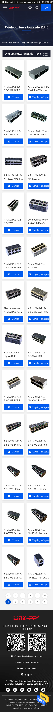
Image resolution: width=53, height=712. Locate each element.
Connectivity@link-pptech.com (19, 2)
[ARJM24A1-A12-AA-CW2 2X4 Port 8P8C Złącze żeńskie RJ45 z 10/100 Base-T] (13, 382)
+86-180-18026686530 (28, 662)
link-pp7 (28, 675)
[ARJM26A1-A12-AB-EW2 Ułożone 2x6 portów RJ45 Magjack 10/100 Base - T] (13, 471)
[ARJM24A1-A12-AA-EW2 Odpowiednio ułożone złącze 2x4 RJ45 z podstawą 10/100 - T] (38, 249)
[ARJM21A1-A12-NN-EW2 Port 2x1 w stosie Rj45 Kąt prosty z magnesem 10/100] (38, 559)
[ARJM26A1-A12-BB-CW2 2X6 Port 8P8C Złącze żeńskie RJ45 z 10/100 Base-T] (13, 559)
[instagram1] (37, 691)
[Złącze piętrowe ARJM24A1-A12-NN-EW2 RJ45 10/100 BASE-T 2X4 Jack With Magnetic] (13, 294)
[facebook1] (9, 691)
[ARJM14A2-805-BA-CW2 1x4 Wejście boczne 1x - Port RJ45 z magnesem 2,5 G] (38, 72)
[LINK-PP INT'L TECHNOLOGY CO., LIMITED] (14, 7)
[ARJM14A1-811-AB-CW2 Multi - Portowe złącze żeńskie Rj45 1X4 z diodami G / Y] (38, 116)
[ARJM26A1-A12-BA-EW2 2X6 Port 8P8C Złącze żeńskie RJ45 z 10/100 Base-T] (38, 426)
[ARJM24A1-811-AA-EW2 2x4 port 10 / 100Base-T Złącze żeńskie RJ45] (13, 515)
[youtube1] (30, 691)
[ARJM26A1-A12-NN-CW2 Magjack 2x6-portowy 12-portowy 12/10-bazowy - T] (13, 161)
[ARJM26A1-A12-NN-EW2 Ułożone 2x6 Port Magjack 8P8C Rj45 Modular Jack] (38, 515)
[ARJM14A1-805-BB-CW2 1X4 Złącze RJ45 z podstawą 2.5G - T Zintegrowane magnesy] (13, 116)
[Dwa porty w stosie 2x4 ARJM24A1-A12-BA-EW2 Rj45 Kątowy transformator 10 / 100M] (38, 205)
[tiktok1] (44, 691)
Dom (4, 42)
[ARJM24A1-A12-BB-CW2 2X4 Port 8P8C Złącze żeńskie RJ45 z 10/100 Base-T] (38, 294)
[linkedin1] (23, 691)
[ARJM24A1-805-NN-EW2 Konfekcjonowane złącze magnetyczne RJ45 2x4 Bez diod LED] (38, 161)
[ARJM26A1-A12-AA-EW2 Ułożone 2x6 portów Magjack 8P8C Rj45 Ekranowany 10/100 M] (38, 471)
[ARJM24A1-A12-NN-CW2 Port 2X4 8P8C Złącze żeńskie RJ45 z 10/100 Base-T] (38, 382)
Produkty (13, 42)
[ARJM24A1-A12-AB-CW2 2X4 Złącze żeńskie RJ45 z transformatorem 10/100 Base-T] (38, 338)
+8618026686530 (28, 668)
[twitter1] (16, 691)
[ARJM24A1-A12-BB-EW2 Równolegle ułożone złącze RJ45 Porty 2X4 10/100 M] (13, 205)
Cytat (46, 7)
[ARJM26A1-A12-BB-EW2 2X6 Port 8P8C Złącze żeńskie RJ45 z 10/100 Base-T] (13, 426)
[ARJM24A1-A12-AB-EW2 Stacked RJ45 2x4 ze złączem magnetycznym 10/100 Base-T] (13, 249)
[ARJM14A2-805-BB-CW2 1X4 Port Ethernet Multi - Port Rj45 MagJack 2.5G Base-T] (13, 72)
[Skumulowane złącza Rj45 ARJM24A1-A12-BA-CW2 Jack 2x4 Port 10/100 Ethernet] (13, 338)
